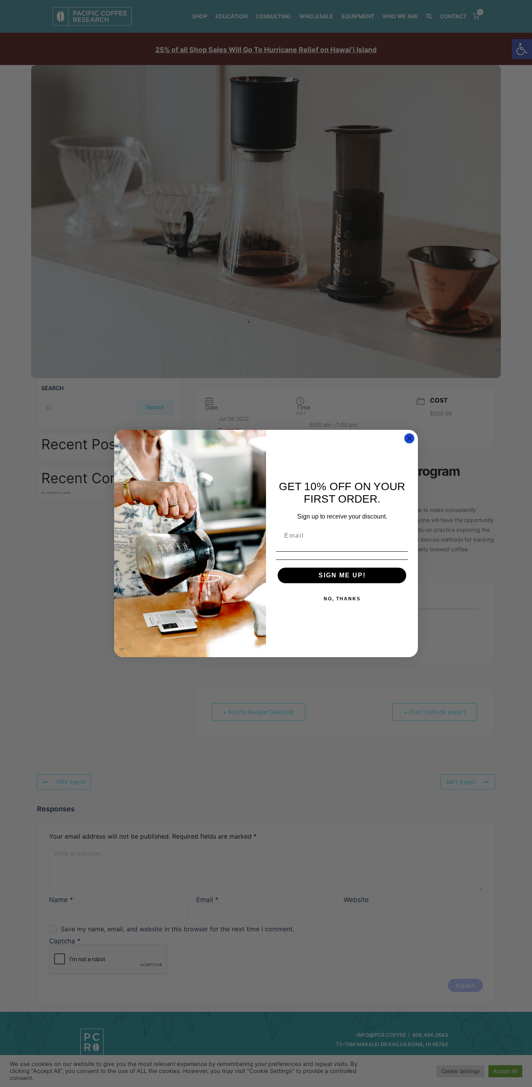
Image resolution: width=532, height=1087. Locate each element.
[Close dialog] (409, 438)
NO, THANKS (342, 599)
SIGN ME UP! (342, 575)
